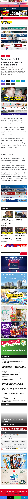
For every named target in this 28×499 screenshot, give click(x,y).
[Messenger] (13, 81)
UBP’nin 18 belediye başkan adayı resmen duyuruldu (15, 18)
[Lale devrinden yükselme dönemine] (21, 214)
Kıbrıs (7, 56)
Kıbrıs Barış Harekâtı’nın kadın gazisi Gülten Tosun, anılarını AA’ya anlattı (6, 238)
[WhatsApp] (18, 81)
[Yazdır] (13, 84)
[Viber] (3, 84)
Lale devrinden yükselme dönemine (20, 220)
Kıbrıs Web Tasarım (18, 493)
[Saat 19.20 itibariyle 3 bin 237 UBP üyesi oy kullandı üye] (21, 230)
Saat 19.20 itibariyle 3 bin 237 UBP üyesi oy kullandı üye (20, 237)
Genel (8, 53)
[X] (8, 81)
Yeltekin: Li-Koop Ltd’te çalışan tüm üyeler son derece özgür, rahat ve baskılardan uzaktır (7, 221)
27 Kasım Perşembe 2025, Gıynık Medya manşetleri (13, 420)
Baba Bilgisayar (9, 493)
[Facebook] (3, 81)
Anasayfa (4, 53)
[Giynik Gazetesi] (7, 22)
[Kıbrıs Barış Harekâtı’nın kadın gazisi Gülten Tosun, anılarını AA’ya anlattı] (7, 230)
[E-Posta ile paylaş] (8, 84)
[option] (14, 415)
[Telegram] (23, 81)
